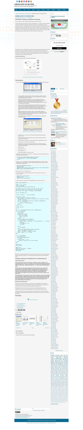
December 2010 (54, 286)
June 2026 (53, 152)
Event (64, 369)
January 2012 (53, 269)
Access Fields (56, 387)
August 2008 (53, 322)
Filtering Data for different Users (31, 323)
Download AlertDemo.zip (33, 299)
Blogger (61, 350)
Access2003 (55, 388)
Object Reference (56, 374)
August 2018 (53, 220)
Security (66, 383)
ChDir (67, 389)
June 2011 (52, 278)
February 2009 (53, 314)
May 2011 (52, 280)
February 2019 (53, 212)
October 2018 (53, 218)
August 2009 (53, 307)
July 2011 (52, 277)
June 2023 (53, 173)
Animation (66, 388)
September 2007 (54, 336)
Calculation (53, 369)
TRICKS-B (38, 9)
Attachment (52, 389)
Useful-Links (54, 96)
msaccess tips (54, 364)
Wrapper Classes (61, 385)
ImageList (61, 379)
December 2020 (54, 191)
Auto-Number (63, 378)
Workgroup (56, 385)
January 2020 (53, 198)
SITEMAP (64, 9)
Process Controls (54, 366)
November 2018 (54, 216)
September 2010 (54, 290)
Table (56, 384)
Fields (58, 382)
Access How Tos (61, 387)
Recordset (58, 380)
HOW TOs (43, 9)
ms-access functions (64, 374)
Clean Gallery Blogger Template (39, 410)
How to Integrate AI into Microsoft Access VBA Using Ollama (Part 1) (61, 124)
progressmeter (59, 381)
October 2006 (53, 347)
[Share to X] (18, 312)
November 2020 (54, 193)
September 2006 (54, 348)
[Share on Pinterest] (23, 310)
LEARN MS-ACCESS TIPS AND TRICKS (24, 4)
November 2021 (54, 185)
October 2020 (53, 194)
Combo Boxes (65, 367)
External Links (54, 361)
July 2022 (52, 178)
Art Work (59, 366)
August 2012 (53, 260)
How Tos (63, 355)
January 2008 (53, 331)
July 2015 (52, 241)
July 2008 (52, 323)
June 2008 (53, 324)
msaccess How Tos (58, 367)
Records (63, 383)
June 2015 (53, 243)
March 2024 (53, 161)
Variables (66, 380)
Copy (67, 381)
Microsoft (66, 382)
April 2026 (53, 154)
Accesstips (65, 363)
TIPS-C (29, 9)
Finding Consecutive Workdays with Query (39, 324)
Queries (60, 361)
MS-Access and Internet (61, 360)
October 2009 (53, 305)
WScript (52, 385)
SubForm (54, 384)
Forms (53, 355)
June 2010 (53, 294)
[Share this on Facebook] (18, 310)
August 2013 (53, 249)
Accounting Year (59, 388)
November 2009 (54, 303)
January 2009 (53, 315)
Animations (58, 357)
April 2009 (53, 311)
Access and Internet (56, 359)
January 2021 (53, 190)
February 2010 (53, 299)
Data (67, 371)
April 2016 (53, 232)
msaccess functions (55, 375)
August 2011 (53, 276)
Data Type (66, 373)
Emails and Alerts (22, 13)
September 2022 (54, 177)
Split (51, 384)
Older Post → (47, 327)
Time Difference (63, 384)
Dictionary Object (58, 369)
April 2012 (53, 265)
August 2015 (53, 240)
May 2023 (52, 174)
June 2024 (53, 157)
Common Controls (57, 390)
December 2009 (54, 302)
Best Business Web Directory (60, 112)
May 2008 (52, 326)
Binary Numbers (56, 389)
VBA (61, 368)
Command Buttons (57, 371)
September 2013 (54, 248)
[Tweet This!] (20, 310)
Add (60, 378)
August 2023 (53, 170)
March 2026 (53, 156)
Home (16, 9)
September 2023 (54, 169)
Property (52, 367)
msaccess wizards (57, 386)
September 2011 (54, 274)
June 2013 (53, 252)
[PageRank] (58, 36)
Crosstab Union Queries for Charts (25, 323)
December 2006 (54, 344)
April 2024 (53, 160)
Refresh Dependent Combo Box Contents (18, 324)
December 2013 (54, 244)
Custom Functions (64, 372)
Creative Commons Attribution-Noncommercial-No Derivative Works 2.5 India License (23, 416)
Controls (63, 371)
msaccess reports (59, 363)
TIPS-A (20, 9)
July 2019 (52, 206)
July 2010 (52, 293)
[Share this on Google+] (21, 310)
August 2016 (53, 227)
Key (51, 374)
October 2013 (53, 247)
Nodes (55, 380)
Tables (59, 384)
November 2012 (54, 257)
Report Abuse (54, 404)
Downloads (66, 364)
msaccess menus (54, 377)
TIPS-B (24, 9)
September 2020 (54, 195)
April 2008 (53, 327)
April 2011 (52, 281)
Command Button (62, 376)
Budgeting (64, 389)
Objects (52, 365)
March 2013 (53, 253)
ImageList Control (56, 370)
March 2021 (53, 187)
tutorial (62, 386)
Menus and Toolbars (58, 365)
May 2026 (52, 153)
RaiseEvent (60, 383)
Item (64, 379)
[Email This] (16, 312)
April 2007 (53, 343)
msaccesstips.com (18, 415)
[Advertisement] (32, 40)
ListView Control (54, 368)
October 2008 (53, 319)
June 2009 (53, 310)
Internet (54, 9)
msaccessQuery (28, 13)
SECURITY (48, 9)
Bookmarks (61, 389)
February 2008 (53, 330)
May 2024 (52, 158)
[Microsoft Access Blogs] (57, 110)
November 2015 (54, 236)
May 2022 (52, 179)
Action (63, 388)
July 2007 (52, 339)
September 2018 (54, 219)
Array (63, 361)
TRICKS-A (33, 9)
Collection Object (64, 366)
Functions (58, 355)
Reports (61, 356)
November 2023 (54, 166)
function (52, 386)
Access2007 (64, 381)
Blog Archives (62, 88)
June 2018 (53, 223)
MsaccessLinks (65, 365)
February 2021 (53, 189)
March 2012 (53, 266)
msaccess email (53, 381)
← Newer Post (17, 327)
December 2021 (54, 183)
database (66, 385)
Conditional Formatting (64, 390)
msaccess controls (64, 358)
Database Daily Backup (57, 118)
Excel (52, 382)
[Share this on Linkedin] (24, 310)
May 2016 (52, 231)
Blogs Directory (58, 113)
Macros (66, 379)
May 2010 (52, 295)
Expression (55, 382)
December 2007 (54, 332)
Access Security (57, 378)
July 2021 (52, 186)
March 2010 (53, 298)
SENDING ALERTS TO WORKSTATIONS (24, 16)
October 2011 (53, 273)
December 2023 (54, 165)
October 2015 (53, 237)
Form (59, 372)
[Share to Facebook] (19, 312)
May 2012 (52, 264)
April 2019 (53, 210)
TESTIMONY (59, 9)
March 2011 (53, 282)
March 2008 (53, 328)
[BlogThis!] (17, 312)
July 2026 (52, 150)
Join (60, 382)
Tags (57, 88)
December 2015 (54, 235)
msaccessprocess (61, 377)
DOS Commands (60, 373)
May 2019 (52, 208)
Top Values (62, 380)
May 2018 (52, 224)
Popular (53, 88)
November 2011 (54, 272)
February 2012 (53, 268)
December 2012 (54, 256)
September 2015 (54, 239)
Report (67, 376)
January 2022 (53, 182)
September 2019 (54, 203)
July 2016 (52, 228)
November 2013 (54, 245)
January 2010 (53, 301)
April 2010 (53, 297)
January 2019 (53, 214)
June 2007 (53, 340)
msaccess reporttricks (55, 376)
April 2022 (53, 181)
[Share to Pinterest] (20, 312)
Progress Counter (20, 304)
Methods (62, 382)
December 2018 (54, 215)
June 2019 (53, 207)
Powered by (56, 51)
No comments (29, 17)
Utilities (57, 358)
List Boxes (62, 370)
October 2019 (53, 202)
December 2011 (53, 270)
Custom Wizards (54, 373)
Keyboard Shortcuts (20, 308)
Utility (67, 384)
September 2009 (54, 306)
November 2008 (54, 318)
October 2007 (53, 335)
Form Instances (56, 379)
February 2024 (53, 162)
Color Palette (53, 390)
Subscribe (59, 48)
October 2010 (53, 289)
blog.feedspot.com (54, 97)
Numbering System (54, 383)
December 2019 (54, 199)
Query (21, 161)
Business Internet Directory (60, 111)
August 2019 (53, 204)
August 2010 (53, 291)
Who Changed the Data (21, 303)
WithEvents (60, 364)
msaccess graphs (64, 375)
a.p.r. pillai (58, 142)
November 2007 (54, 334)
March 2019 (53, 211)
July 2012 (52, 261)
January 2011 (53, 285)
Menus (52, 380)
